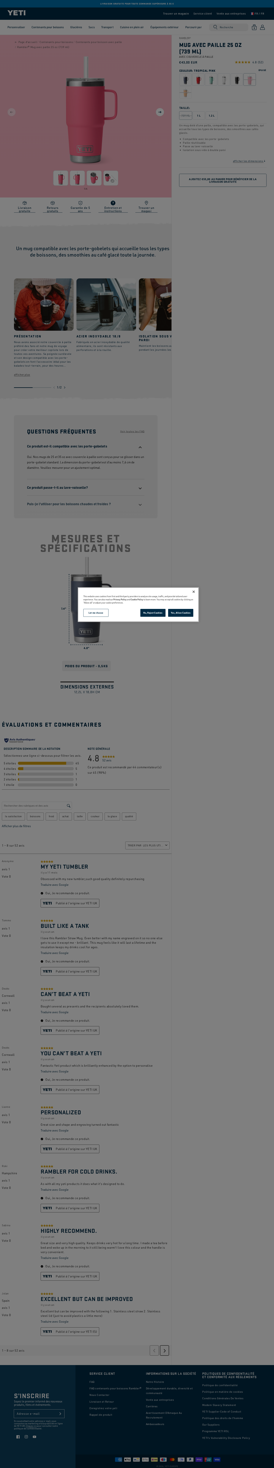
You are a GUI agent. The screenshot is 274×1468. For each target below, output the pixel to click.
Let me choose (96, 612)
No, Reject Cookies (152, 612)
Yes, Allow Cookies (180, 612)
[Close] (194, 592)
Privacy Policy (120, 599)
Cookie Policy (137, 599)
